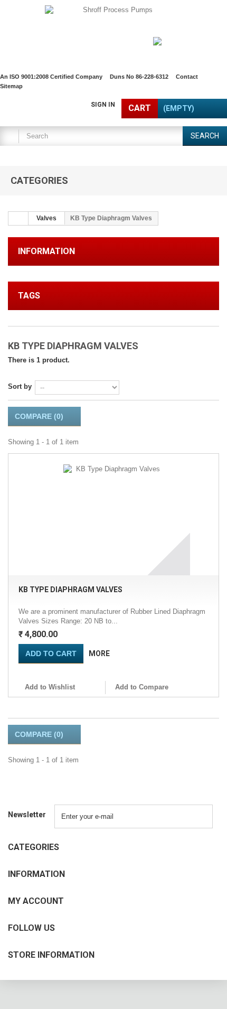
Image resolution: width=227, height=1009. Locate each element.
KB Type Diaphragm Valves (70, 589)
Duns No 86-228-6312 (139, 76)
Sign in (103, 104)
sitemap (11, 86)
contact (187, 76)
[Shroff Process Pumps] (113, 29)
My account (36, 901)
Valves (46, 218)
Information (46, 251)
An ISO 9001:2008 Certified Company (51, 76)
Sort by (20, 386)
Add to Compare (141, 687)
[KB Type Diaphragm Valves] (113, 514)
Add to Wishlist (49, 687)
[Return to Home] (18, 218)
